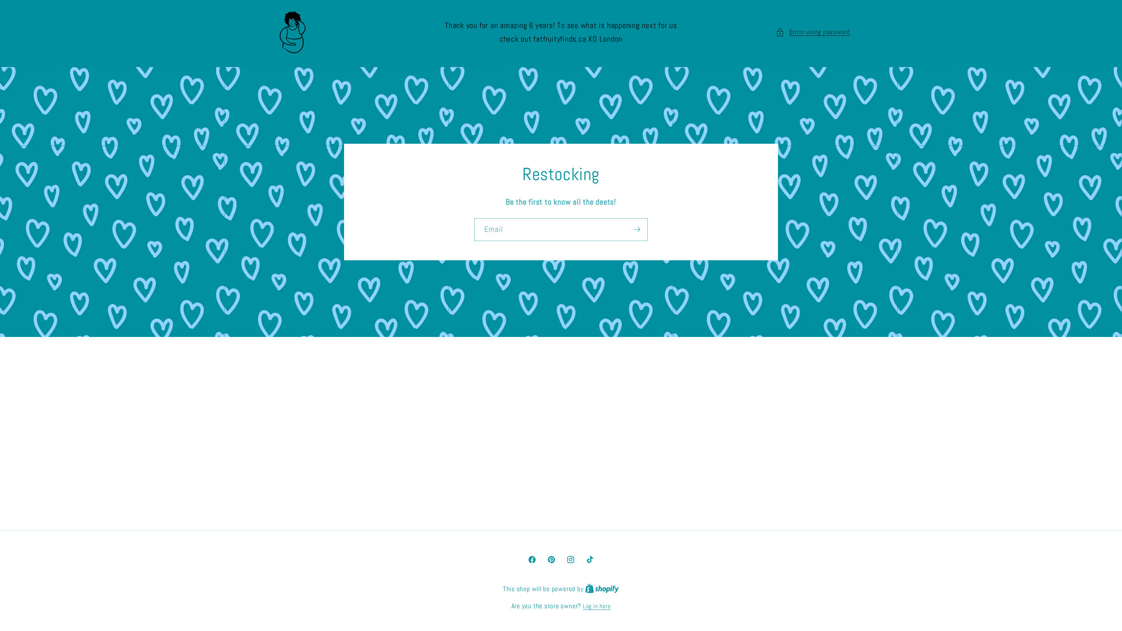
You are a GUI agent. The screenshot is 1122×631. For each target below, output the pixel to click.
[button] (813, 32)
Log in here (597, 606)
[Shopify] (602, 589)
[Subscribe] (636, 229)
